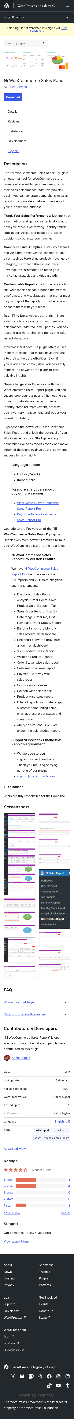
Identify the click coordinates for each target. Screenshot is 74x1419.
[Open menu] (68, 5)
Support (13, 151)
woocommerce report (56, 1138)
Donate (46, 1311)
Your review (12, 1213)
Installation (15, 131)
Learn (8, 1297)
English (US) (62, 1121)
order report (42, 1130)
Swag (44, 1317)
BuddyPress (14, 1350)
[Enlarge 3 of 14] (30, 916)
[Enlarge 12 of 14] (65, 937)
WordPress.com (17, 1330)
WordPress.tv (15, 1317)
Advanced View (15, 1149)
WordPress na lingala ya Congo (34, 1367)
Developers (12, 1311)
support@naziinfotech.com (36, 776)
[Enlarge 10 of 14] (65, 858)
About (8, 1265)
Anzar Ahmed (18, 87)
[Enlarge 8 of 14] (65, 833)
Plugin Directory (14, 17)
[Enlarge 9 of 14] (65, 844)
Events (44, 1304)
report (37, 1138)
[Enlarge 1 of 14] (30, 818)
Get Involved (48, 1297)
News (8, 1272)
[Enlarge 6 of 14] (30, 971)
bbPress (11, 1343)
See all (65, 1213)
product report (60, 1130)
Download (13, 97)
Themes (44, 1272)
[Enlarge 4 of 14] (30, 930)
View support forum (17, 1241)
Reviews (14, 121)
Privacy (9, 1285)
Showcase (46, 1265)
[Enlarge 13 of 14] (65, 955)
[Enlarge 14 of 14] (65, 968)
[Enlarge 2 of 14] (30, 903)
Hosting (9, 1278)
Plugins (44, 1278)
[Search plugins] (44, 43)
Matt (9, 1337)
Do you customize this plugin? (24, 1014)
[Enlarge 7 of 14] (65, 818)
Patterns (45, 1285)
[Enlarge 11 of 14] (65, 874)
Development (17, 141)
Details (12, 111)
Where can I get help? (19, 1002)
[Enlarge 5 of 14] (30, 942)
